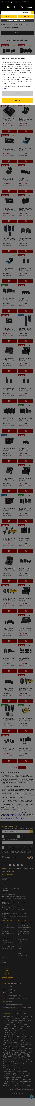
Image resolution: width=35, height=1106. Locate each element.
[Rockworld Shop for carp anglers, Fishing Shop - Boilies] (8, 7)
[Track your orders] (15, 7)
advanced (26, 12)
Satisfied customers (26, 1)
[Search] (32, 12)
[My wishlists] (18, 7)
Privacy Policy (5, 88)
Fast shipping (6, 1)
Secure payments (15, 1)
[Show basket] (22, 7)
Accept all (17, 100)
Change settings (17, 93)
